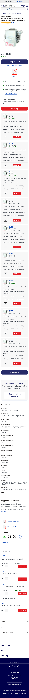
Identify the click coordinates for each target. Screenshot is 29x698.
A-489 (2, 584)
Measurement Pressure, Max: (11, 129)
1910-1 (11, 143)
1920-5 (11, 340)
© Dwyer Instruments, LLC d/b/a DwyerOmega (14, 690)
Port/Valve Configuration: (10, 126)
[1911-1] (5, 228)
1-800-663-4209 (20, 1)
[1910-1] (5, 145)
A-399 (2, 571)
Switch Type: (6, 132)
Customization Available (15, 395)
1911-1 (11, 226)
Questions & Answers (7, 627)
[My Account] (27, 6)
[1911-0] (5, 201)
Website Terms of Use (15, 693)
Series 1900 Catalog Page (13, 521)
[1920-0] (5, 282)
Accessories (4, 542)
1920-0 (11, 280)
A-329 (2, 603)
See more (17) (15, 372)
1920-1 (11, 310)
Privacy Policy (6, 693)
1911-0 (11, 200)
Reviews (3, 621)
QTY (2, 565)
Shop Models (14, 62)
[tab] (14, 522)
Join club (14, 678)
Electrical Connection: (9, 121)
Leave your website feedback (14, 684)
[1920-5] (5, 341)
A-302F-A (3, 555)
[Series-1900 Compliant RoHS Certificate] (4, 536)
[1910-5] (5, 173)
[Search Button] (27, 9)
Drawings (3, 638)
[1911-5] (5, 255)
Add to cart (16, 136)
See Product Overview (11, 93)
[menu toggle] (1, 6)
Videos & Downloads (7, 632)
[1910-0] (5, 116)
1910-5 (11, 171)
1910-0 (11, 115)
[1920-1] (5, 312)
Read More (4, 511)
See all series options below (14, 65)
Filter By (14, 109)
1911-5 (11, 253)
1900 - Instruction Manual (13, 526)
